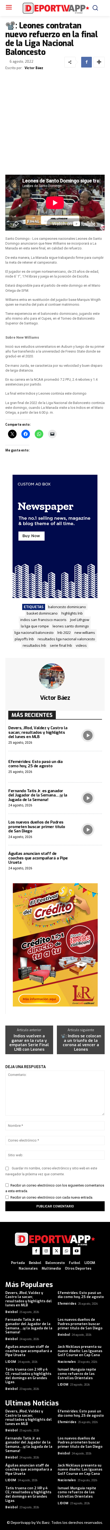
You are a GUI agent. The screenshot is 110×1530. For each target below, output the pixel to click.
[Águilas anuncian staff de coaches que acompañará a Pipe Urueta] (88, 861)
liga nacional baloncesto (34, 632)
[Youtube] (76, 1251)
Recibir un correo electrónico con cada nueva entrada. (51, 1197)
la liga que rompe (35, 626)
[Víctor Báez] (55, 676)
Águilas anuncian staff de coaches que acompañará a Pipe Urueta (38, 858)
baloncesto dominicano (67, 606)
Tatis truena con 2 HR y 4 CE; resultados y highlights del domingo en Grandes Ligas (28, 1375)
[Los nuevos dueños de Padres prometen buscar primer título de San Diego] (88, 829)
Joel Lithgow (79, 619)
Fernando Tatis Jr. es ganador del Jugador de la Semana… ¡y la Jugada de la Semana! (37, 795)
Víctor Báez (34, 68)
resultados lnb (34, 645)
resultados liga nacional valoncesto (66, 639)
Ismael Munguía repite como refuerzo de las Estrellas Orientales (77, 1373)
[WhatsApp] (66, 1251)
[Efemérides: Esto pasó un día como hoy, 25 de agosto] (88, 767)
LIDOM (10, 1362)
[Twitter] (56, 1251)
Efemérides (67, 1303)
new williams (84, 632)
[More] (99, 62)
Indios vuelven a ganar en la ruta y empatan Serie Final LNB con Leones (29, 1043)
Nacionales (67, 1362)
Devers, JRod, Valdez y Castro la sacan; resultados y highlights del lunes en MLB (37, 732)
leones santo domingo (71, 626)
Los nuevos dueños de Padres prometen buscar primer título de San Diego (36, 827)
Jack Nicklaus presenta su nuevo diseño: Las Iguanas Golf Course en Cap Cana (80, 1350)
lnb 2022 (64, 632)
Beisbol (11, 1312)
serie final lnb (61, 645)
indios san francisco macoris (43, 619)
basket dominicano (42, 613)
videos (81, 645)
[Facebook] (86, 62)
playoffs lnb (24, 639)
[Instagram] (46, 1251)
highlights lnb (72, 613)
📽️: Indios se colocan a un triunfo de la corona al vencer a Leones (81, 1043)
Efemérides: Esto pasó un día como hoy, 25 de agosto (35, 764)
